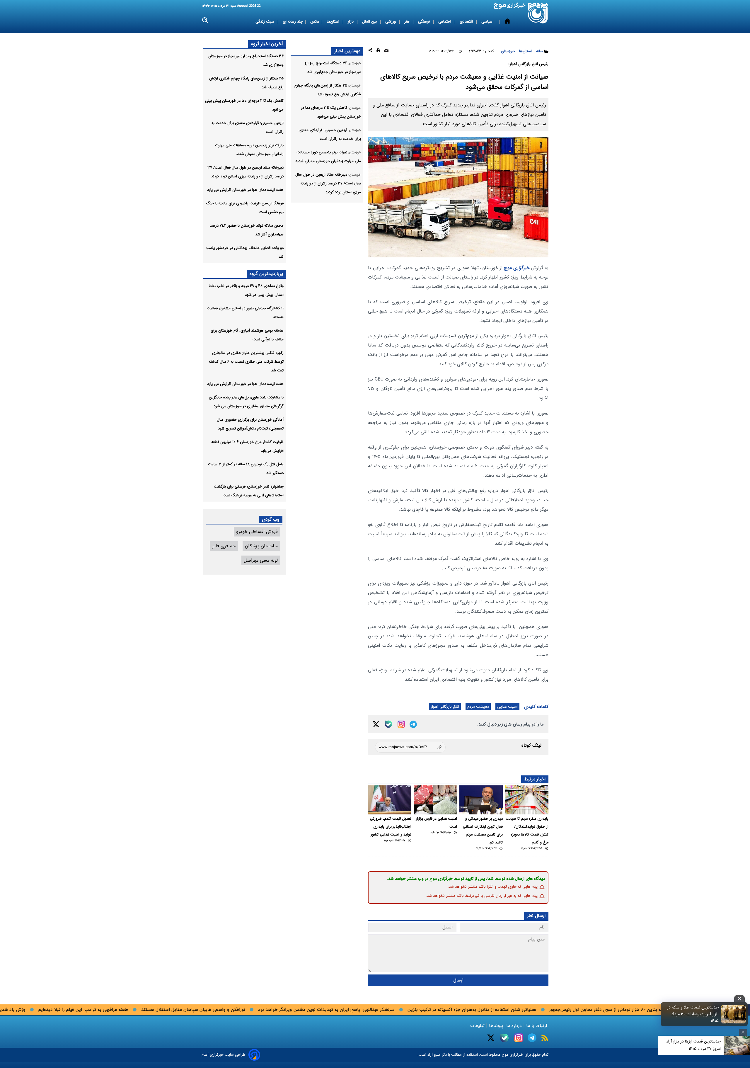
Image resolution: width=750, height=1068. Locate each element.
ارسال (458, 980)
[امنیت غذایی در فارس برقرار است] (435, 799)
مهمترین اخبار (347, 51)
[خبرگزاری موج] (538, 13)
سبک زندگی (265, 21)
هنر (407, 21)
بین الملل (370, 21)
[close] (739, 998)
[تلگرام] (413, 724)
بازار (351, 21)
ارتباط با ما (536, 1025)
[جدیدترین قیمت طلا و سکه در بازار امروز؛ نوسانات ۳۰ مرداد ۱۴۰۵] (733, 1014)
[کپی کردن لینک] (410, 747)
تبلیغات (478, 1025)
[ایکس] (376, 724)
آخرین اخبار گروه (267, 43)
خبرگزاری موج (516, 267)
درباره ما (514, 1025)
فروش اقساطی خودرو (257, 531)
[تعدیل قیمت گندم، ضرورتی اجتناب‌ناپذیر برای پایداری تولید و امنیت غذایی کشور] (389, 799)
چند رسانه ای (293, 21)
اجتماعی (445, 21)
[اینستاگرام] (401, 724)
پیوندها (495, 1025)
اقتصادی (467, 21)
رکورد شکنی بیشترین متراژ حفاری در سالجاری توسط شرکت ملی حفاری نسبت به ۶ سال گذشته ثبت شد (246, 361)
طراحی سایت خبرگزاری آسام (224, 1055)
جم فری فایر (224, 546)
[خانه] (507, 21)
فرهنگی (424, 21)
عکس (314, 21)
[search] (205, 20)
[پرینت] (378, 51)
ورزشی (391, 21)
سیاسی (487, 21)
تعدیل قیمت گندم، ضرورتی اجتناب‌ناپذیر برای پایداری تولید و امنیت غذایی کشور (390, 827)
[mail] (386, 51)
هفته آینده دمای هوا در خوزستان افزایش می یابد (245, 190)
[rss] (544, 1038)
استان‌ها (333, 21)
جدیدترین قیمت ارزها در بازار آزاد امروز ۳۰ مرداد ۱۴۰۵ (693, 1045)
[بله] (388, 724)
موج (504, 1055)
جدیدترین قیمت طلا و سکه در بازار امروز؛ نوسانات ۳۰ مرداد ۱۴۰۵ (693, 1014)
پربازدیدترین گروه (266, 273)
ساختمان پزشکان (261, 546)
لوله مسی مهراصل (261, 560)
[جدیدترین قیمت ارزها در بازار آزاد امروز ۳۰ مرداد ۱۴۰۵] (737, 1045)
